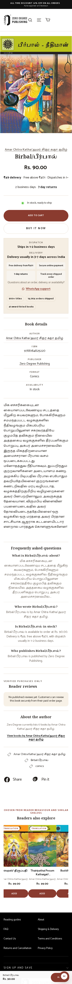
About (41, 920)
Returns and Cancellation (17, 948)
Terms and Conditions (50, 939)
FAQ (6, 929)
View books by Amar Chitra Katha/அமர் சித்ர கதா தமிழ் (36, 738)
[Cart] (48, 20)
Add (14, 893)
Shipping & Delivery (48, 929)
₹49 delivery (12, 177)
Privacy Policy (45, 948)
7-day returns (47, 187)
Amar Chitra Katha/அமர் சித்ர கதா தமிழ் (36, 149)
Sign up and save (18, 968)
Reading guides (12, 920)
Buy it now (36, 228)
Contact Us (10, 939)
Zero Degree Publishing (35, 363)
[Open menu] (39, 20)
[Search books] (30, 20)
